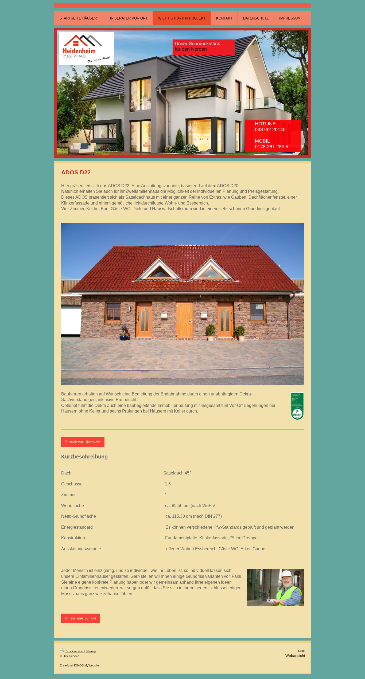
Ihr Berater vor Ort (80, 618)
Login (301, 650)
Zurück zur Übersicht (82, 442)
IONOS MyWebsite (86, 665)
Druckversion (74, 651)
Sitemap (91, 651)
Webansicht (295, 655)
